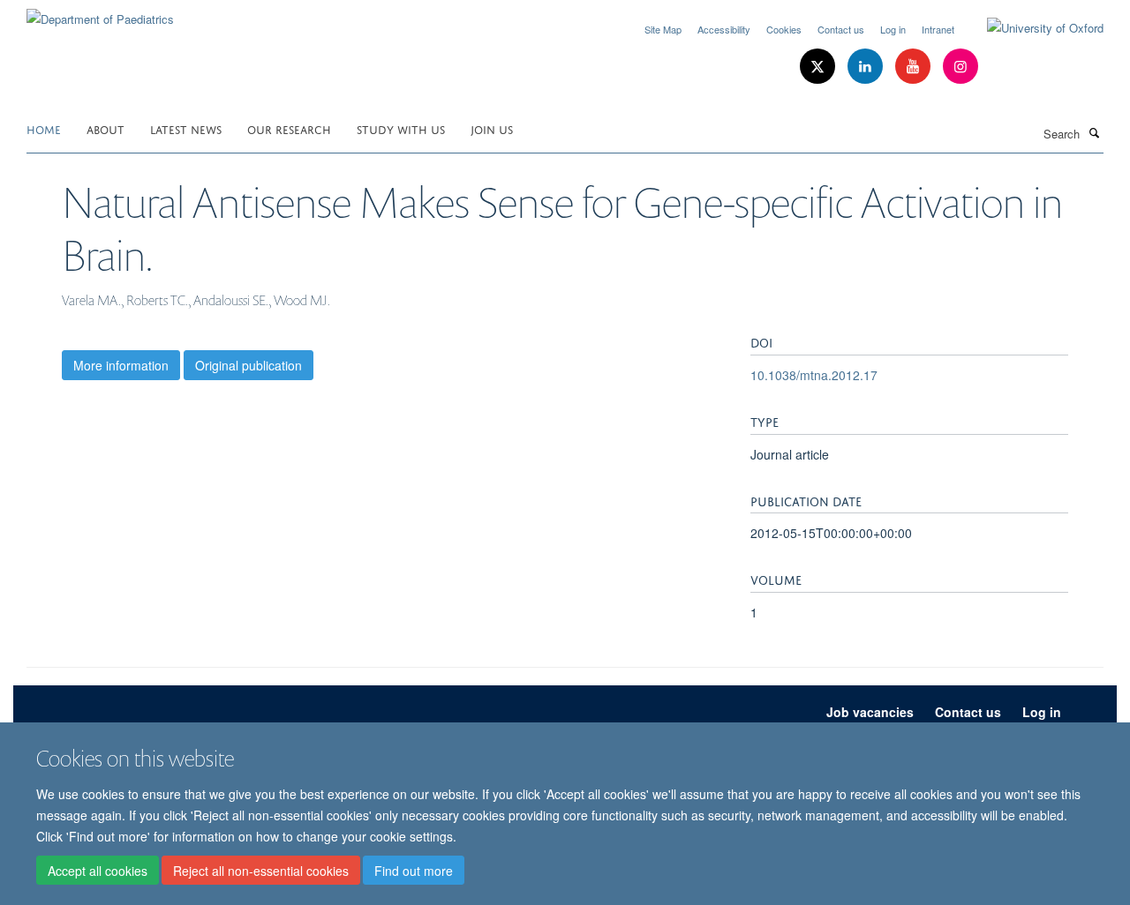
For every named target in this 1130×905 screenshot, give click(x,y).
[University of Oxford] (1032, 28)
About (105, 128)
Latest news (186, 128)
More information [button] (121, 365)
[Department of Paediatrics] (100, 12)
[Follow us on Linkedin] (867, 66)
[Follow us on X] (819, 66)
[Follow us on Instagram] (960, 66)
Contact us (840, 29)
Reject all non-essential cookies (261, 870)
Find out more (413, 870)
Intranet (938, 29)
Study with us (401, 128)
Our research (289, 128)
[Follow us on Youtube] (914, 66)
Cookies (784, 29)
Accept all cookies (97, 870)
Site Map (663, 29)
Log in (893, 29)
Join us (492, 128)
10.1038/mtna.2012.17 (814, 375)
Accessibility (723, 29)
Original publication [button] (248, 365)
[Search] (1094, 132)
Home (43, 128)
